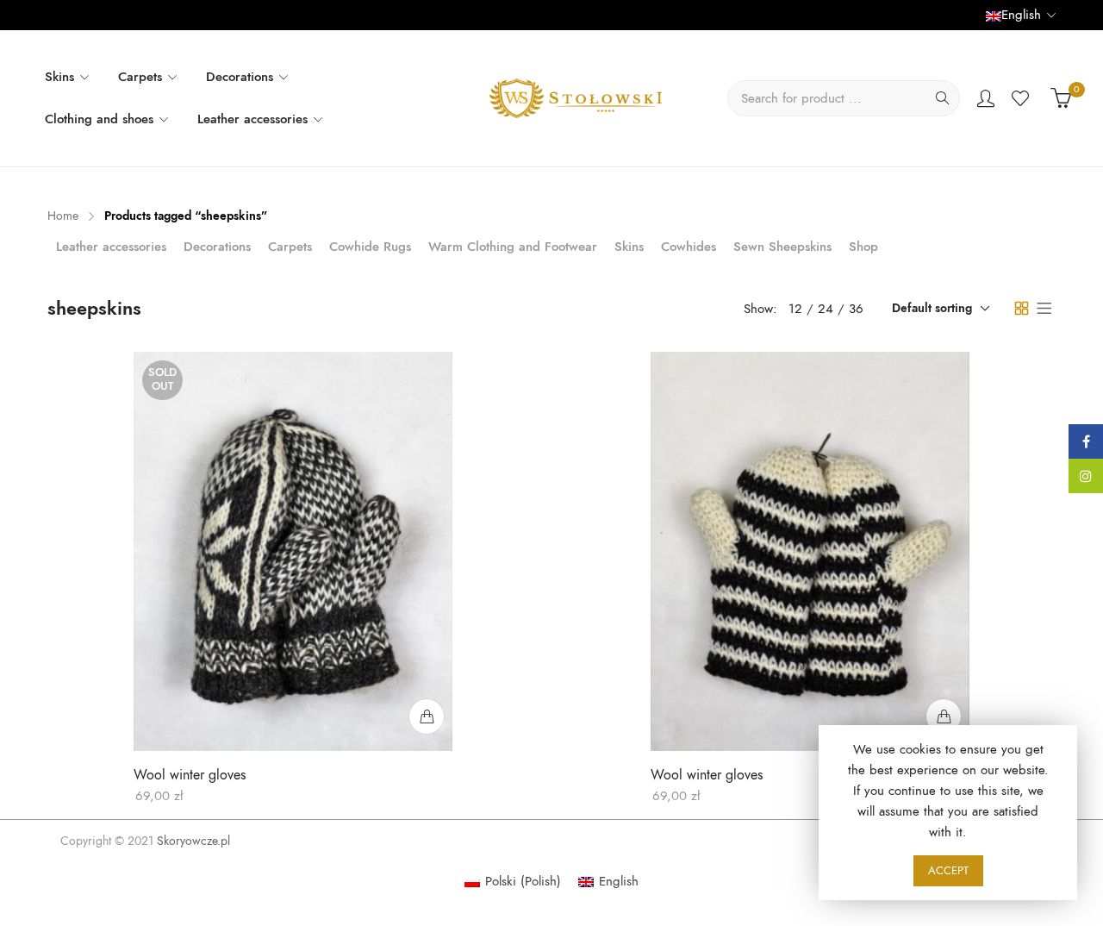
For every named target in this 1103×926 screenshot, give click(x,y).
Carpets (290, 246)
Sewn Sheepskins (782, 246)
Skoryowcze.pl (193, 841)
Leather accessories (111, 246)
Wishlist (1022, 98)
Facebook (1086, 441)
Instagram (1086, 476)
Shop (863, 246)
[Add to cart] (943, 716)
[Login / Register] (985, 98)
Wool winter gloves (190, 775)
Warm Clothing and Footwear (512, 246)
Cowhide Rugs (370, 246)
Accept (948, 871)
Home (62, 216)
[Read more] (426, 716)
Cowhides (688, 246)
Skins (629, 246)
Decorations (217, 246)
